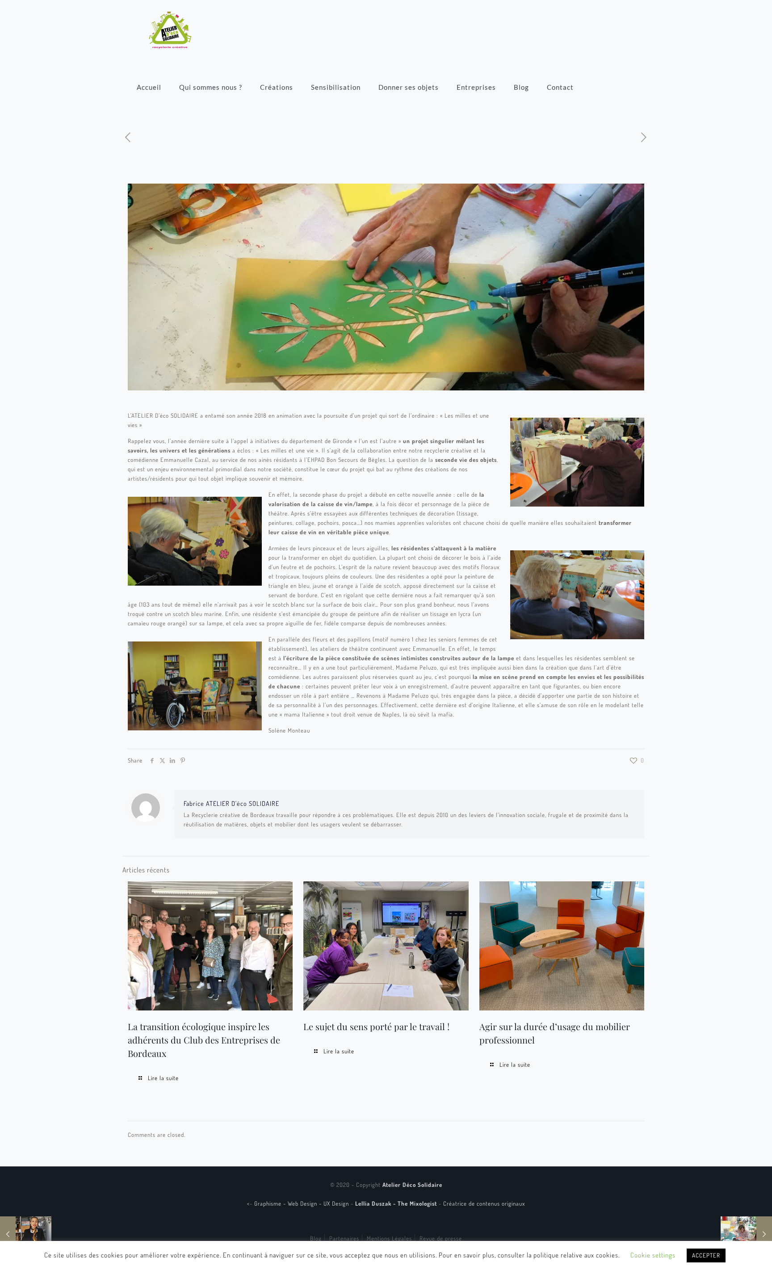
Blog (316, 1238)
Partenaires (344, 1238)
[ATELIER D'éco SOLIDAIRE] (170, 29)
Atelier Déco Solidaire (412, 1184)
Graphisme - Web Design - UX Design (302, 1203)
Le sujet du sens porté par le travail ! (376, 1026)
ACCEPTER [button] (706, 1255)
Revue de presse (441, 1238)
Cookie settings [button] (653, 1255)
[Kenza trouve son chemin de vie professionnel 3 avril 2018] (25, 1234)
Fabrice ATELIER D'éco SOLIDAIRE (231, 803)
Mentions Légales (389, 1238)
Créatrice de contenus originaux (484, 1203)
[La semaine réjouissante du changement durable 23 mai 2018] (746, 1234)
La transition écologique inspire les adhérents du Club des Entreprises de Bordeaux (204, 1039)
